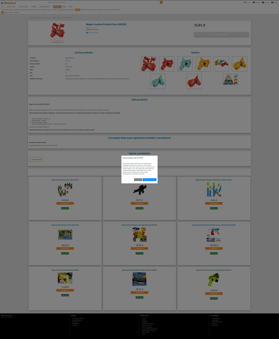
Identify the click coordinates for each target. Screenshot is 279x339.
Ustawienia (138, 179)
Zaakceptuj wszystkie (149, 179)
